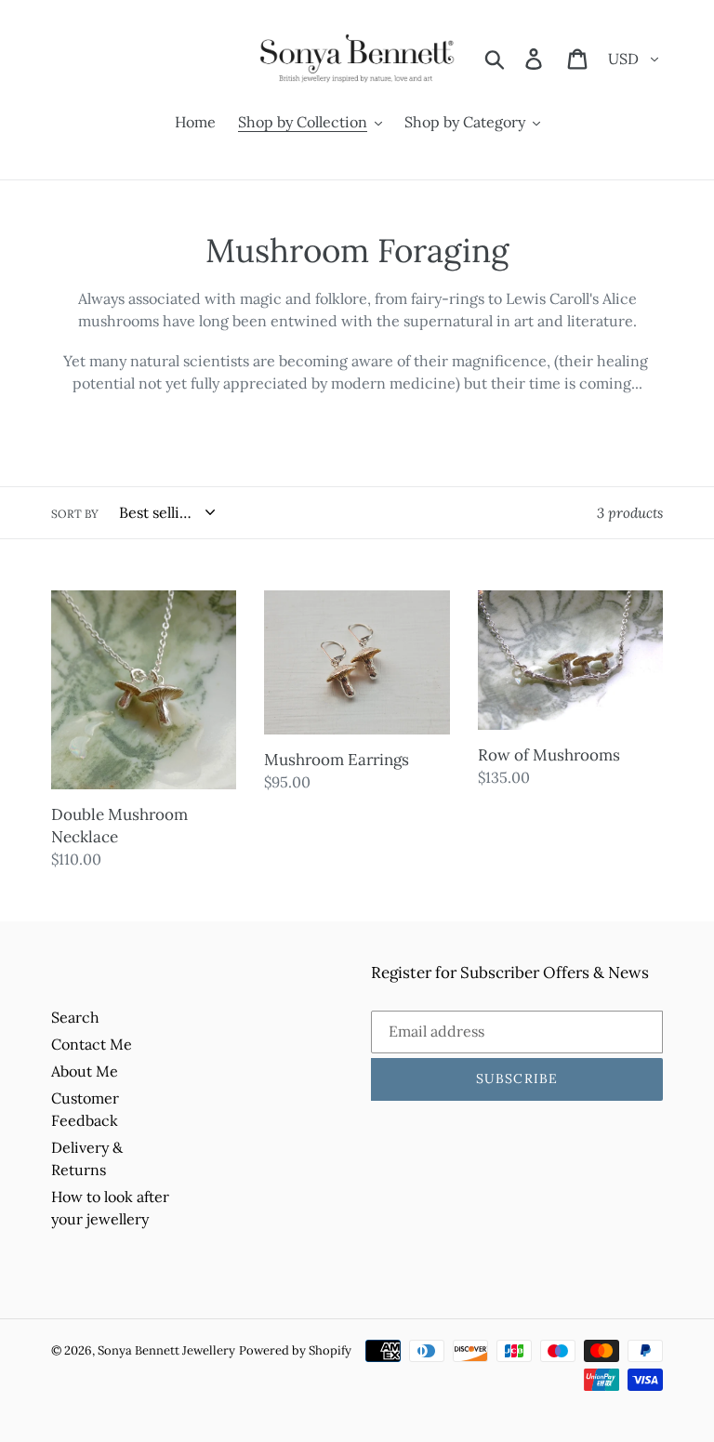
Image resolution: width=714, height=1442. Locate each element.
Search (75, 1017)
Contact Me (91, 1044)
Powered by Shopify (295, 1350)
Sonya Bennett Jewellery (166, 1350)
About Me (84, 1071)
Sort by (75, 514)
